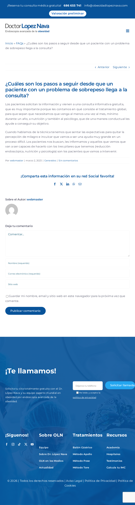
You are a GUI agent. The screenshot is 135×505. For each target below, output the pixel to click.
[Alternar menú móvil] (128, 31)
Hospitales (113, 454)
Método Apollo (82, 454)
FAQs (19, 43)
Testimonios (114, 460)
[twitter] (25, 444)
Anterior (104, 67)
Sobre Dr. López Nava (53, 454)
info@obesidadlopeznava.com (106, 5)
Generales (50, 160)
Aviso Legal (74, 480)
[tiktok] (19, 444)
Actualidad (46, 467)
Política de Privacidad (100, 480)
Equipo (43, 447)
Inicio (9, 43)
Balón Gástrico (82, 447)
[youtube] (32, 444)
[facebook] (6, 444)
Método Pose (81, 460)
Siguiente (120, 67)
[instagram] (13, 444)
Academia (113, 447)
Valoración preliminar (68, 13)
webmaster (16, 160)
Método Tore (81, 467)
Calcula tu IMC (116, 467)
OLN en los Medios (51, 460)
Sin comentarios (68, 160)
